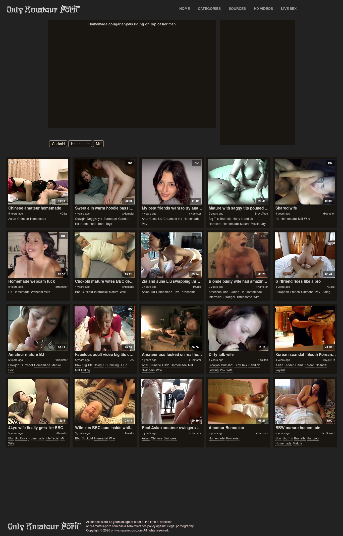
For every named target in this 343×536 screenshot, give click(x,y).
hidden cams (293, 365)
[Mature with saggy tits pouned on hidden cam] (238, 181)
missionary (258, 223)
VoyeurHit (329, 360)
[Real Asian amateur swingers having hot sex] (171, 401)
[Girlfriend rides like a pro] (305, 255)
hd (77, 223)
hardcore (215, 223)
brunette (226, 218)
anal (145, 218)
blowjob (13, 365)
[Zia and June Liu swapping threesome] (171, 255)
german (123, 218)
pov (144, 223)
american (215, 292)
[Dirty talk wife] (238, 328)
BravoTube (261, 213)
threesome (188, 292)
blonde (234, 292)
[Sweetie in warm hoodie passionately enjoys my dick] (105, 181)
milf (98, 143)
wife (307, 218)
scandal (321, 365)
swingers (148, 370)
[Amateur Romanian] (238, 401)
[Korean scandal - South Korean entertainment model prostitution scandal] (305, 328)
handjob (247, 218)
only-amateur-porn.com (43, 526)
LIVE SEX (289, 9)
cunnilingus (113, 365)
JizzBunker (328, 433)
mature (245, 223)
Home (184, 9)
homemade (80, 143)
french (295, 292)
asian (12, 218)
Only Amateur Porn (42, 10)
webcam (37, 292)
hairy (236, 218)
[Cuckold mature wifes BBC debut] (105, 255)
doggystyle (94, 218)
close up (155, 218)
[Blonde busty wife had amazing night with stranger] (238, 255)
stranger (229, 297)
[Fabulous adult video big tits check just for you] (105, 328)
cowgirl (80, 218)
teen (101, 223)
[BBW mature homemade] (305, 401)
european (110, 218)
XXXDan (263, 360)
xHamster (128, 213)
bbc (77, 292)
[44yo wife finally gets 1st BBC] (38, 401)
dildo (165, 365)
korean (310, 365)
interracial (101, 292)
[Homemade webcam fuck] (38, 255)
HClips (64, 213)
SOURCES (237, 9)
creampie (170, 218)
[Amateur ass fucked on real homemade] (171, 328)
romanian (233, 438)
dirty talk (241, 365)
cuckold (58, 143)
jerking (214, 370)
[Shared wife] (305, 181)
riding (325, 292)
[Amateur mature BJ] (38, 328)
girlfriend (307, 292)
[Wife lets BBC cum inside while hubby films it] (105, 401)
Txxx (131, 360)
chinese (23, 218)
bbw (78, 365)
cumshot (27, 365)
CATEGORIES (209, 9)
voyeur (280, 370)
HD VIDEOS (263, 9)
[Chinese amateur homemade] (38, 181)
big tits (214, 218)
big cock (21, 438)
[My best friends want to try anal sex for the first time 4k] (171, 181)
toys (109, 223)
